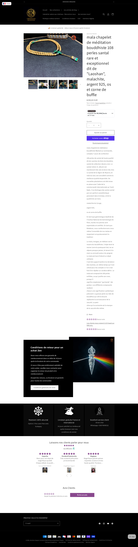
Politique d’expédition (51, 542)
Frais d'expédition (100, 103)
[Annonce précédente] (24, 2)
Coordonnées (62, 542)
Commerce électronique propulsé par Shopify (52, 540)
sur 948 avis (67, 448)
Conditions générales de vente (44, 388)
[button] (56, 10)
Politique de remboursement (73, 540)
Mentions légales (90, 542)
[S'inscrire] (57, 523)
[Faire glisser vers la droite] (80, 84)
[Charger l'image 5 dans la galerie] (73, 84)
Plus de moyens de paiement (101, 143)
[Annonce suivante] (114, 2)
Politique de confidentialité (90, 540)
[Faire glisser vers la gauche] (26, 84)
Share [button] (90, 314)
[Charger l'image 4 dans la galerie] (63, 84)
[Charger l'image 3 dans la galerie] (53, 84)
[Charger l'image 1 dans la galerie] (32, 84)
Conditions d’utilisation (105, 540)
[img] (69, 445)
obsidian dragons (34, 540)
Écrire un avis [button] (82, 495)
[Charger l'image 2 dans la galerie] (42, 84)
